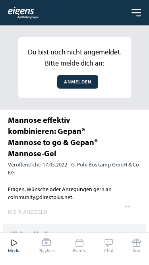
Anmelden (78, 82)
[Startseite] (23, 13)
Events (79, 250)
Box (136, 250)
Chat (109, 250)
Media (14, 250)
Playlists (47, 250)
